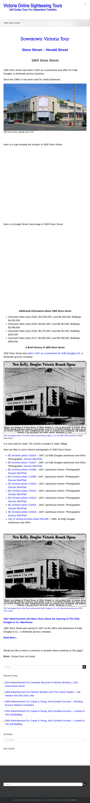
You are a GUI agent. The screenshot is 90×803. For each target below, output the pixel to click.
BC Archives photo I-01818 (22, 512)
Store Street (32, 50)
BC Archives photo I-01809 (22, 476)
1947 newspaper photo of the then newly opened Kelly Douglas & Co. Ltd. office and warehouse (40, 436)
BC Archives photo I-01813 (22, 497)
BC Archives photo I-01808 (22, 469)
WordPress (73, 800)
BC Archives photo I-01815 (22, 505)
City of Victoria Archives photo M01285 (28, 519)
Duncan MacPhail (33, 459)
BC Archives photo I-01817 (22, 462)
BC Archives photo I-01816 (22, 455)
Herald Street (57, 50)
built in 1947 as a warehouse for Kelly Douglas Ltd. (54, 353)
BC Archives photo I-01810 (22, 483)
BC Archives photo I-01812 (22, 490)
